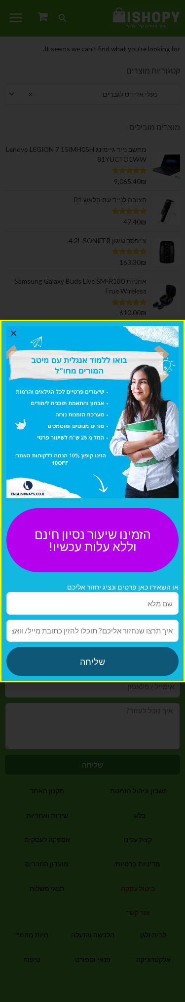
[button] (13, 333)
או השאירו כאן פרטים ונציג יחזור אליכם (123, 587)
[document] (92, 501)
